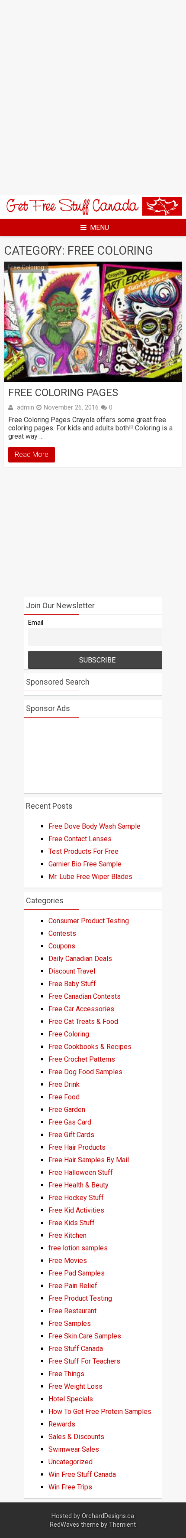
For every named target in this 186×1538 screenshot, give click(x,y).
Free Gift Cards (71, 1135)
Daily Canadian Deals (80, 958)
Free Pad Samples (76, 1273)
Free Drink (64, 1084)
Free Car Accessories (81, 1009)
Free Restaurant (72, 1311)
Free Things (66, 1374)
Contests (62, 933)
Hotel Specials (70, 1399)
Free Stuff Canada (75, 1349)
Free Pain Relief (72, 1286)
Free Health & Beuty (78, 1185)
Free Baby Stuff (72, 984)
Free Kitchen (67, 1235)
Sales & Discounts (76, 1437)
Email (35, 622)
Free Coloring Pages (63, 393)
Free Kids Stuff (71, 1223)
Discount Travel (71, 971)
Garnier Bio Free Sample (85, 864)
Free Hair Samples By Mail (88, 1160)
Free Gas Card (69, 1122)
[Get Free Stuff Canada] (93, 213)
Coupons (61, 946)
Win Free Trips (70, 1487)
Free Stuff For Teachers (84, 1361)
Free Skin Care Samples (84, 1336)
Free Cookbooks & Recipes (89, 1047)
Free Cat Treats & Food (83, 1021)
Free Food (64, 1097)
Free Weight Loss (75, 1386)
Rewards (61, 1424)
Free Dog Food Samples (85, 1072)
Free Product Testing (80, 1298)
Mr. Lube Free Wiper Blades (90, 876)
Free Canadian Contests (84, 996)
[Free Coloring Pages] (93, 322)
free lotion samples (78, 1248)
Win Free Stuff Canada (82, 1474)
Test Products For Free (83, 851)
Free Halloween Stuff (80, 1172)
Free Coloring (26, 267)
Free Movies (67, 1260)
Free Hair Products (77, 1147)
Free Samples (69, 1323)
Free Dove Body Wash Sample (94, 826)
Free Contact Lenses (80, 839)
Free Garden (66, 1109)
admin (25, 407)
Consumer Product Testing (88, 921)
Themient (122, 1524)
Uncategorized (70, 1462)
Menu (99, 227)
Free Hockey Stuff (76, 1198)
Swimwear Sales (73, 1449)
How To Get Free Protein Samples (99, 1411)
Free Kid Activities (76, 1210)
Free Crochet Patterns (81, 1059)
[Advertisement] (93, 97)
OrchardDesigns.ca (108, 1516)
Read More (31, 454)
